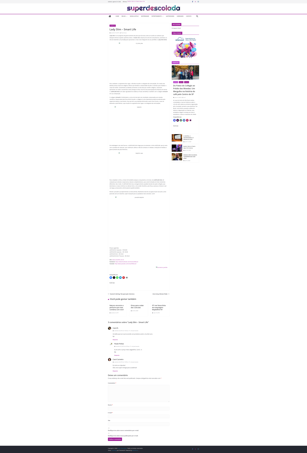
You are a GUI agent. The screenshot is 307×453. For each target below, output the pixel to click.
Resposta (115, 339)
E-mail (110, 413)
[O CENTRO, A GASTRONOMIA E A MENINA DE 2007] (177, 139)
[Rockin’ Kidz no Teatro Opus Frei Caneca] (177, 148)
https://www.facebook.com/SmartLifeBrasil (126, 261)
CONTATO (188, 16)
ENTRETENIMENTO (157, 16)
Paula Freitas (119, 344)
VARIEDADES (180, 16)
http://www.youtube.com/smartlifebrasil (125, 263)
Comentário (112, 383)
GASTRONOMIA (170, 16)
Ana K (184, 97)
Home (117, 16)
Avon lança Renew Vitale (160, 294)
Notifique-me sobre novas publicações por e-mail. (123, 436)
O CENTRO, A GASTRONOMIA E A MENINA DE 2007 (188, 137)
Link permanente (134, 330)
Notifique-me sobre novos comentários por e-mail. (123, 430)
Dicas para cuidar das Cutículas (137, 306)
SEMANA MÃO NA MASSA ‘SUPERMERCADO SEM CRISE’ (190, 156)
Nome (110, 405)
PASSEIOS (186, 82)
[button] (126, 16)
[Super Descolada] (110, 16)
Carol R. (115, 328)
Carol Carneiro (118, 359)
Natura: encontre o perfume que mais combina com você (117, 307)
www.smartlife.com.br (118, 259)
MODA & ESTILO (134, 16)
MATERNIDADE (145, 16)
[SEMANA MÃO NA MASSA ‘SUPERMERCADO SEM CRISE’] (177, 157)
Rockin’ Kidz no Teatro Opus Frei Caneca (189, 147)
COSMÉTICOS (112, 25)
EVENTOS (175, 82)
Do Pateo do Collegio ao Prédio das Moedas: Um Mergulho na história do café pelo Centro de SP (184, 90)
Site (109, 420)
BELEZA (124, 16)
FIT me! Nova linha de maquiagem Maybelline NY (159, 307)
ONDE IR (181, 82)
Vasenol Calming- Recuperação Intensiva (122, 294)
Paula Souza (124, 32)
